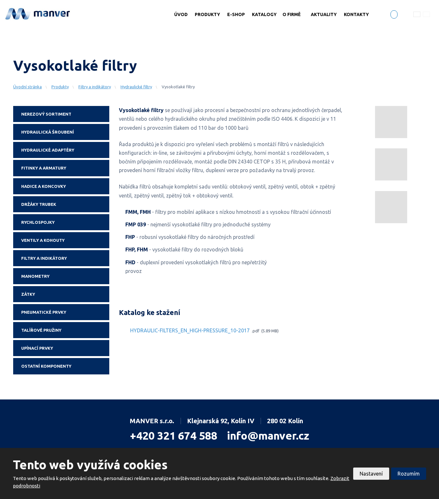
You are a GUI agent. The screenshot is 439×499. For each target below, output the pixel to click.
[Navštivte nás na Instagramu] (404, 15)
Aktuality (324, 14)
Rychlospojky (38, 222)
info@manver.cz (268, 435)
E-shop (236, 14)
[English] (426, 14)
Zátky (28, 294)
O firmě (291, 14)
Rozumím (409, 474)
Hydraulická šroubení (47, 132)
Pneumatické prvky (43, 312)
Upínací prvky (37, 348)
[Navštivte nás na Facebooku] (394, 15)
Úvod (181, 14)
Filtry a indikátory (44, 258)
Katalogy (264, 14)
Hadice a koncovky (43, 186)
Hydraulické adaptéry (47, 150)
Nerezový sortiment (46, 114)
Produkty (207, 14)
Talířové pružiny (41, 330)
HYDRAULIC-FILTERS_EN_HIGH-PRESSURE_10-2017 (190, 331)
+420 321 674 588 (173, 435)
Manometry (35, 276)
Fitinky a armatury (43, 168)
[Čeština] (416, 14)
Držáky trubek (38, 204)
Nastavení (371, 474)
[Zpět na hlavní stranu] (38, 13)
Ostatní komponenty (46, 366)
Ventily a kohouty (43, 240)
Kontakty (356, 14)
